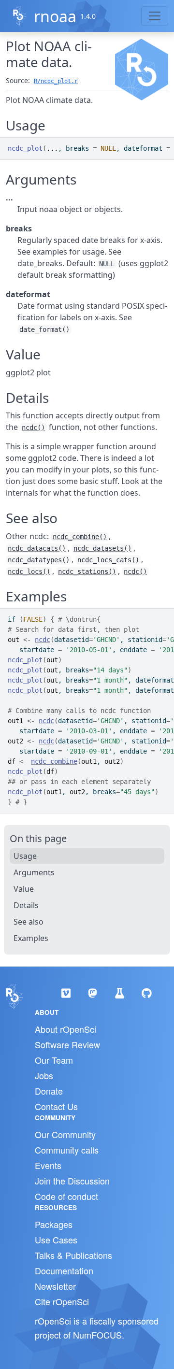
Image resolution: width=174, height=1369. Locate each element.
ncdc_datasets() (102, 548)
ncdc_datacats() (37, 548)
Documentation (64, 1270)
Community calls (67, 1149)
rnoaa (55, 16)
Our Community (65, 1134)
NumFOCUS (97, 1334)
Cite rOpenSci (62, 1301)
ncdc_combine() (80, 537)
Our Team (54, 1060)
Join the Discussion (72, 1180)
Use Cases (56, 1239)
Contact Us (56, 1106)
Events (48, 1165)
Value (24, 889)
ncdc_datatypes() (39, 560)
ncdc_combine (54, 761)
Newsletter (55, 1286)
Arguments (34, 872)
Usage (25, 856)
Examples (31, 938)
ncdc (42, 639)
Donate (49, 1090)
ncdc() (33, 427)
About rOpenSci (65, 1029)
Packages (53, 1224)
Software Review (67, 1044)
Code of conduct (66, 1196)
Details (26, 905)
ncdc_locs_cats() (108, 560)
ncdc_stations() (87, 571)
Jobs (44, 1075)
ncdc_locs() (29, 571)
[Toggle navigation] (154, 16)
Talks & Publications (73, 1255)
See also (29, 921)
